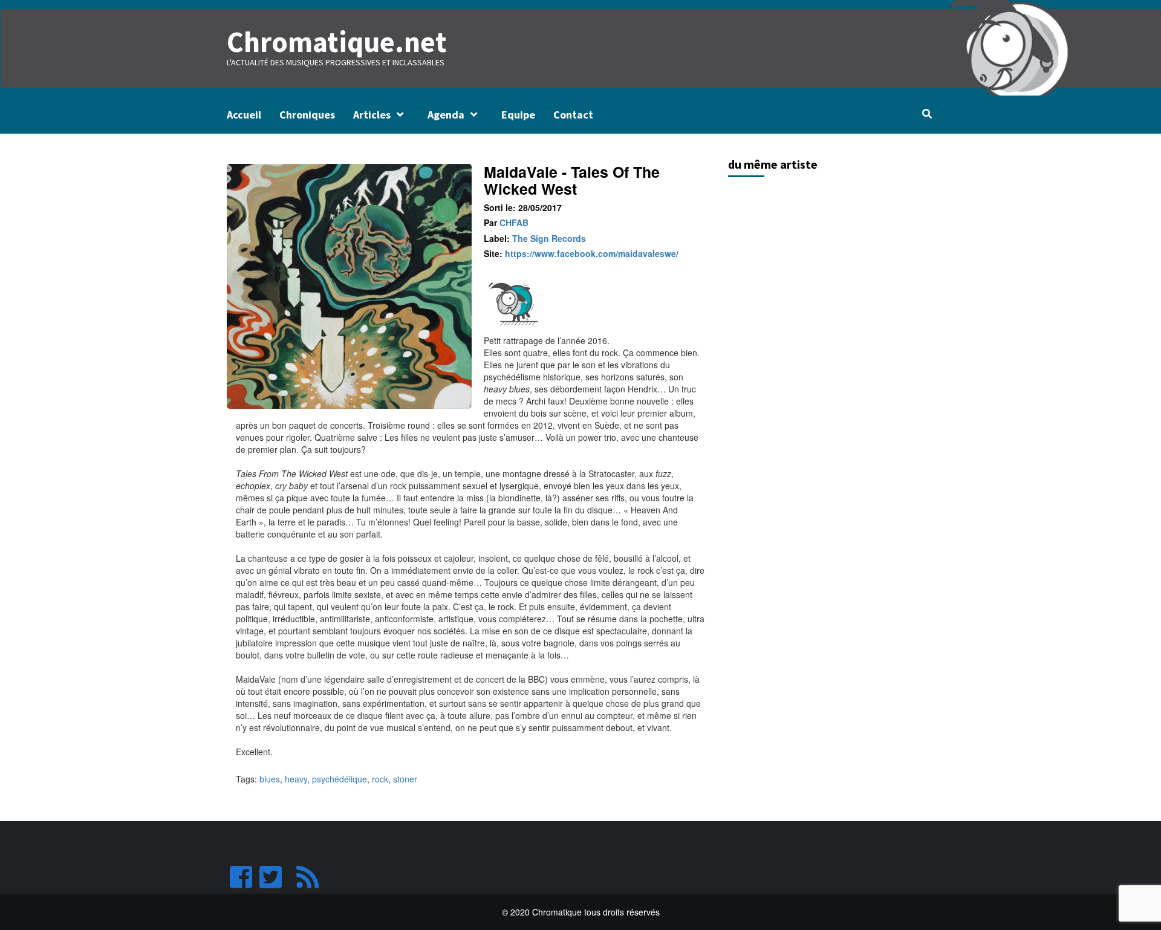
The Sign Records (549, 238)
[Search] (926, 113)
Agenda (446, 115)
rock (380, 779)
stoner (405, 779)
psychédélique (339, 779)
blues (269, 779)
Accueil (244, 115)
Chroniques (307, 115)
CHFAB (513, 222)
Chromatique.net (337, 42)
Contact (573, 115)
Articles (372, 115)
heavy (296, 779)
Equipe (518, 115)
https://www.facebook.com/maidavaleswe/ (591, 253)
